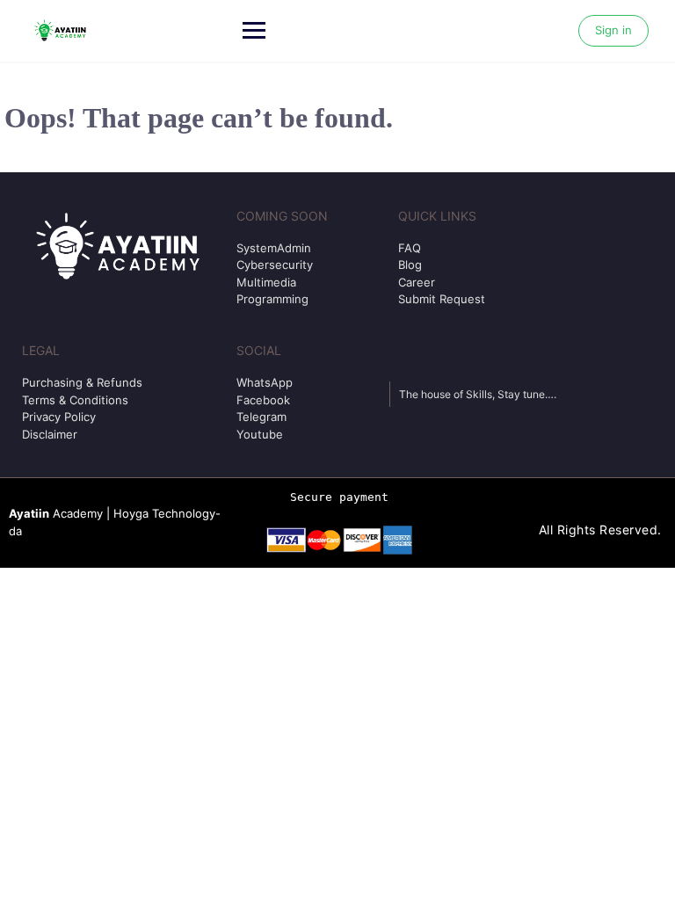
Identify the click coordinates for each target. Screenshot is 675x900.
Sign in (613, 30)
